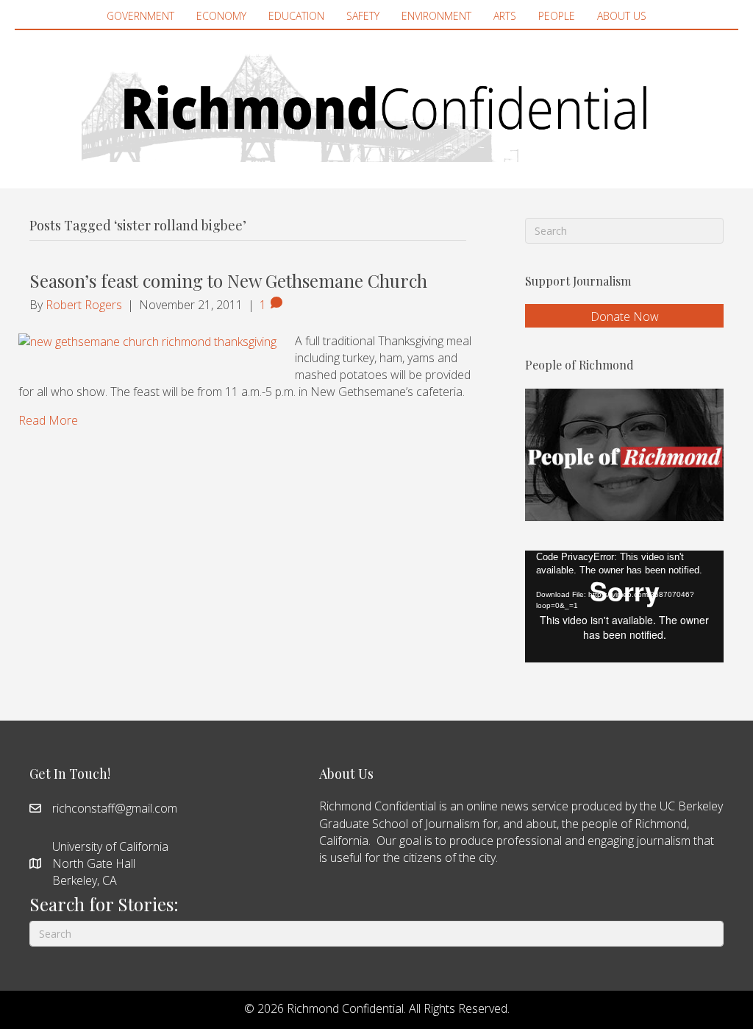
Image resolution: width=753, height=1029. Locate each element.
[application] (624, 606)
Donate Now (624, 316)
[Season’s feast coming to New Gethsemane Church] (147, 341)
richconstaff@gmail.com (114, 808)
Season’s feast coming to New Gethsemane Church (228, 280)
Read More (48, 420)
